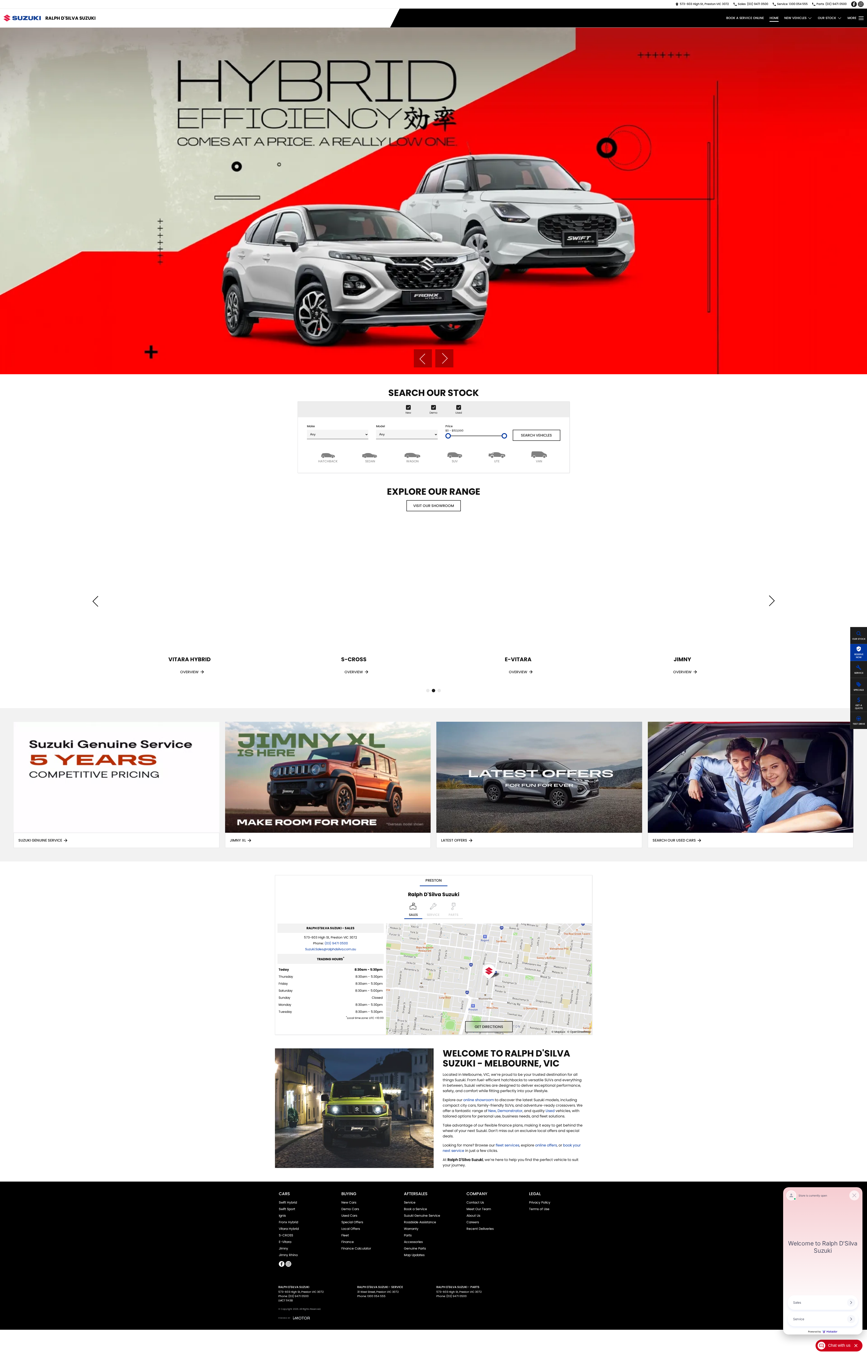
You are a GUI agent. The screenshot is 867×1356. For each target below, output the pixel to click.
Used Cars (349, 1215)
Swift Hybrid (288, 1202)
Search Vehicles (536, 435)
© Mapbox (558, 1032)
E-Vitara (285, 1242)
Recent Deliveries (480, 1228)
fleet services (507, 1145)
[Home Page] (22, 18)
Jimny (283, 1248)
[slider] (448, 436)
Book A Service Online (745, 18)
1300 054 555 (376, 1296)
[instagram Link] (861, 4)
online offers (546, 1145)
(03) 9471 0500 (336, 943)
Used (551, 1110)
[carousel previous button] (423, 358)
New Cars (348, 1202)
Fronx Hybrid (288, 1222)
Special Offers (352, 1222)
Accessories (413, 1242)
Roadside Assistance (420, 1222)
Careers (472, 1222)
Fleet (345, 1235)
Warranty (411, 1228)
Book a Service (415, 1209)
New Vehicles (795, 18)
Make (311, 426)
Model (380, 426)
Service (409, 1202)
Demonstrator (510, 1110)
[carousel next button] (444, 358)
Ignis (282, 1215)
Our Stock (827, 18)
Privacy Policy (539, 1202)
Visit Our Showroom (433, 505)
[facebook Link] (854, 4)
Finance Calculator (356, 1248)
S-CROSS (286, 1235)
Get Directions (489, 1026)
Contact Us (475, 1202)
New (492, 1110)
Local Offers (350, 1228)
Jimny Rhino (288, 1255)
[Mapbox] (398, 1030)
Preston (433, 880)
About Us (473, 1215)
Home (774, 18)
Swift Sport (287, 1209)
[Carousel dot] (428, 690)
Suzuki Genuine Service (422, 1215)
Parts (408, 1235)
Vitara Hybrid (289, 1228)
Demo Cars (350, 1209)
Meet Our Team (478, 1209)
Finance (347, 1242)
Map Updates (414, 1255)
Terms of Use (539, 1209)
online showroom (478, 1100)
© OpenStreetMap (579, 1032)
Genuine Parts (415, 1248)
